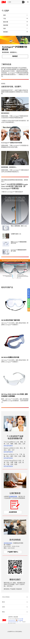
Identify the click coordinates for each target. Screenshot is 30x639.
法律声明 (10, 616)
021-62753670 (8, 452)
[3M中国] (3, 2)
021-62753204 (8, 466)
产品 (4, 18)
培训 (4, 28)
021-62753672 (8, 445)
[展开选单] (27, 2)
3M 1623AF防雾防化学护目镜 (10, 357)
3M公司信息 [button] (6, 597)
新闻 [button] (3, 602)
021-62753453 (8, 458)
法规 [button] (3, 607)
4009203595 (8, 543)
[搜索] (23, 2)
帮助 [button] (3, 612)
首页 (4, 15)
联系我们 (5, 32)
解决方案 (5, 22)
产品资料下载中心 (13, 552)
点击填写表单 (13, 512)
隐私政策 (16, 616)
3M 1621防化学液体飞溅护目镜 (10, 320)
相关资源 (5, 25)
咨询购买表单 (13, 496)
